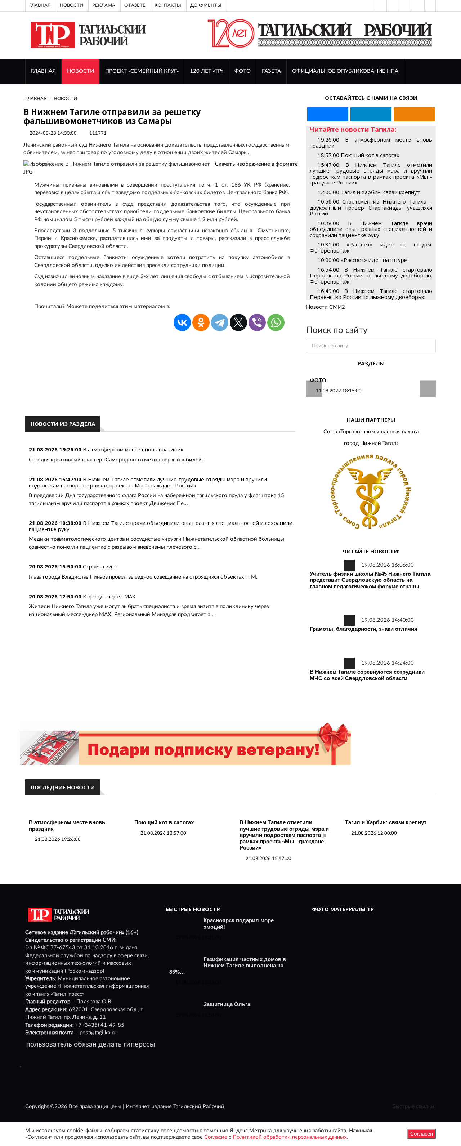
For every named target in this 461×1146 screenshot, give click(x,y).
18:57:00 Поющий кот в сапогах (358, 155)
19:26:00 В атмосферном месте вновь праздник (371, 142)
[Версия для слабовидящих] (379, 5)
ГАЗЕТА (271, 71)
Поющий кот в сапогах (164, 822)
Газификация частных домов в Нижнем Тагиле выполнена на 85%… (227, 965)
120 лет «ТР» (206, 71)
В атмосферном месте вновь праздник (133, 449)
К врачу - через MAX (109, 596)
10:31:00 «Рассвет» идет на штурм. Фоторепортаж (371, 247)
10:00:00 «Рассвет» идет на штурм (363, 259)
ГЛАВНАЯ (43, 71)
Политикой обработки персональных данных (289, 1137)
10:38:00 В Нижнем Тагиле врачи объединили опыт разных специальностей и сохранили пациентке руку (371, 228)
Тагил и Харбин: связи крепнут (385, 822)
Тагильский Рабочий (198, 1106)
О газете (135, 5)
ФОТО (242, 71)
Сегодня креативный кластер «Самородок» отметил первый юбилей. (116, 460)
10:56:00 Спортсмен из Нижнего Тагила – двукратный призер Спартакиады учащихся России (371, 207)
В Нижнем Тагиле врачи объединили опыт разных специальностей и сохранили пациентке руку (160, 525)
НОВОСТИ (80, 71)
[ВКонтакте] (404, 5)
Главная (40, 5)
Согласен (421, 1134)
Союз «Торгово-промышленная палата (371, 431)
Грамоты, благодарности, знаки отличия (363, 629)
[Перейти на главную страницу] (87, 34)
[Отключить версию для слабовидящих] (392, 5)
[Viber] (257, 322)
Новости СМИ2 (325, 307)
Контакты (168, 5)
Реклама (103, 5)
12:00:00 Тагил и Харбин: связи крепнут (369, 192)
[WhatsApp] (276, 322)
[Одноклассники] (430, 5)
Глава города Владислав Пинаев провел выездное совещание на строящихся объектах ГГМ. (143, 577)
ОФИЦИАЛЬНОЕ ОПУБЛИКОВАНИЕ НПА (345, 71)
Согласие (215, 1137)
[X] (238, 322)
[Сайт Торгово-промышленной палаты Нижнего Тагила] (371, 492)
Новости (71, 5)
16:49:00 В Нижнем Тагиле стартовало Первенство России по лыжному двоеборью (371, 293)
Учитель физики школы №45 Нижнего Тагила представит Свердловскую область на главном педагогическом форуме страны (370, 580)
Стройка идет (100, 566)
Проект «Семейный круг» (142, 71)
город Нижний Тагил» (371, 443)
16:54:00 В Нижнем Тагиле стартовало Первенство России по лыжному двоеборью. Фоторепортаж (371, 275)
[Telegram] (417, 5)
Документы (205, 5)
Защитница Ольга (226, 1004)
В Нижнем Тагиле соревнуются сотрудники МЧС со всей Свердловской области (367, 675)
